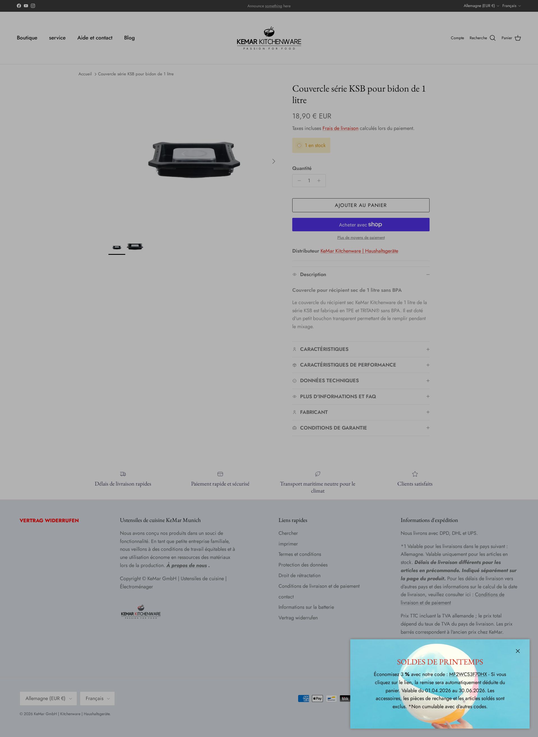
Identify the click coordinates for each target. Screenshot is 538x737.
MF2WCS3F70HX (468, 674)
